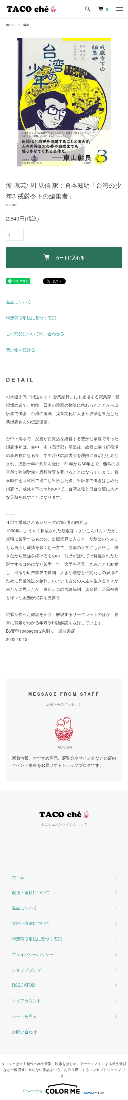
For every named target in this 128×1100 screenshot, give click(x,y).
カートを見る (24, 1016)
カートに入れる (70, 257)
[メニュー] (119, 9)
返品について (18, 302)
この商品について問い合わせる (35, 333)
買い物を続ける (20, 350)
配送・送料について (30, 892)
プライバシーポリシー (33, 954)
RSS (16, 985)
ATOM (29, 985)
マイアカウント (26, 1000)
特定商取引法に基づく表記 (31, 318)
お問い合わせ (24, 1032)
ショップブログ (26, 970)
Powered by (33, 1090)
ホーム (10, 25)
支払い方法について (30, 923)
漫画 (26, 25)
